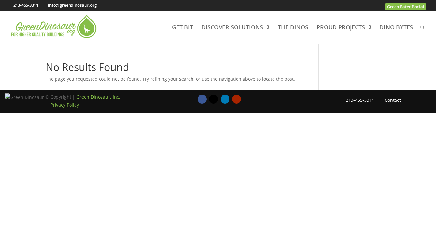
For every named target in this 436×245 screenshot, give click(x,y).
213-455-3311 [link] (25, 5)
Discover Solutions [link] (232, 28)
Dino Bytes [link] (396, 28)
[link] (54, 26)
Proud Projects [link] (341, 28)
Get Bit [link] (182, 28)
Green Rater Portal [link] (405, 7)
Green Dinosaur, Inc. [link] (98, 97)
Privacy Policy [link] (64, 105)
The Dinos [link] (293, 28)
